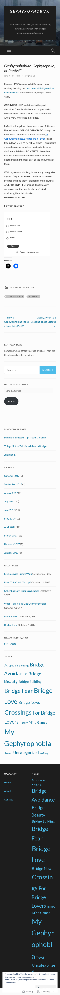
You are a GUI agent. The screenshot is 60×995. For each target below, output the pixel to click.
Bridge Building (30, 682)
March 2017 (10, 535)
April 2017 (9, 527)
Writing (44, 753)
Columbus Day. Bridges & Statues (21, 590)
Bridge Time (10, 624)
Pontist (34, 296)
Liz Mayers (29, 76)
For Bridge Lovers (39, 897)
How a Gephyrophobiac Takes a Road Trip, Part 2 (16, 321)
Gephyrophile (15, 296)
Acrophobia (11, 665)
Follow (11, 401)
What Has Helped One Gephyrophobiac (25, 603)
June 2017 (9, 509)
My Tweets (10, 643)
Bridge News (29, 702)
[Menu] (8, 50)
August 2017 (11, 492)
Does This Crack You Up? (17, 582)
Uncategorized (26, 752)
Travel (8, 753)
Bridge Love (28, 287)
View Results (20, 252)
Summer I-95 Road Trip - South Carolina (25, 437)
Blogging (24, 665)
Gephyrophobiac (30, 11)
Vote (13, 246)
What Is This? (11, 616)
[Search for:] (30, 370)
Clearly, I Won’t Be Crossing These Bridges (43, 321)
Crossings (18, 712)
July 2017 (9, 501)
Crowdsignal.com (32, 252)
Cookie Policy (10, 982)
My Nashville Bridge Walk (18, 573)
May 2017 (9, 518)
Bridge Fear (16, 287)
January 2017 (11, 552)
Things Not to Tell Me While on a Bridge (25, 446)
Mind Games (38, 722)
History (24, 722)
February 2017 (12, 544)
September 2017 (13, 484)
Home (7, 782)
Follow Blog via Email (16, 384)
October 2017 (11, 475)
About (7, 791)
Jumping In (10, 454)
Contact (8, 799)
